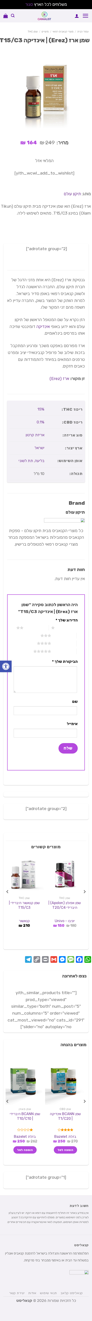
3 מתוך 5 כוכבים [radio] (63, 635)
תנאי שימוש (48, 1293)
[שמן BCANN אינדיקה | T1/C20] (64, 1081)
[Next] (7, 901)
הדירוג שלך (67, 620)
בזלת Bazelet (65, 1136)
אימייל (72, 724)
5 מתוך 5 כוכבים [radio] (63, 651)
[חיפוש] (13, 15)
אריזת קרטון (35, 435)
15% (41, 409)
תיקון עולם (72, 193)
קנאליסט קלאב (72, 1293)
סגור (29, 4)
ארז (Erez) (59, 378)
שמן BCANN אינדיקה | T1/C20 (65, 1116)
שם (75, 701)
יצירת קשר (17, 1293)
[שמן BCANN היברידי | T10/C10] (24, 1081)
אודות (32, 1293)
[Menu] (85, 16)
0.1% (40, 422)
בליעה (39, 460)
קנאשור (24, 921)
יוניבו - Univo (65, 921)
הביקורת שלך (65, 661)
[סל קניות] (5, 16)
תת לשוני (26, 460)
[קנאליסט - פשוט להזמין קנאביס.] (44, 15)
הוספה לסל (65, 1150)
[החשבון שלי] (77, 16)
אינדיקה (43, 326)
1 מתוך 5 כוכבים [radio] (67, 627)
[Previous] (84, 901)
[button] (6, 666)
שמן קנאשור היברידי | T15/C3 (24, 905)
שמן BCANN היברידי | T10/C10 (25, 1116)
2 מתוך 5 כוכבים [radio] (36, 627)
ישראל (39, 448)
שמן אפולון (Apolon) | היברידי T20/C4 (64, 905)
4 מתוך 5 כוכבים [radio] (63, 643)
